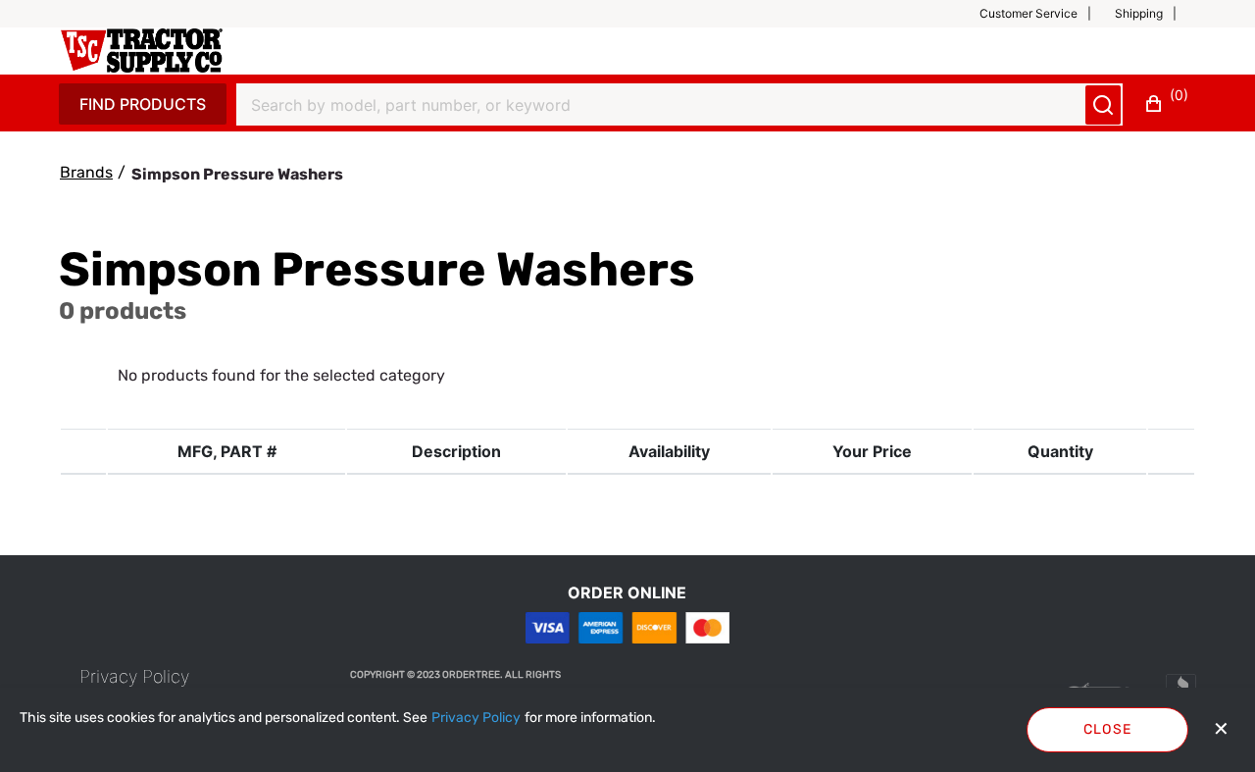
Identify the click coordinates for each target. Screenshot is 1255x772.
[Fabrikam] (142, 50)
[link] (134, 676)
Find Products (142, 104)
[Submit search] (1103, 105)
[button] (1043, 13)
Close (1107, 729)
